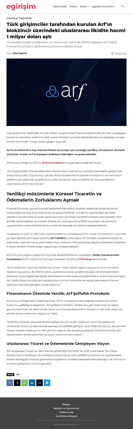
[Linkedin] (32, 383)
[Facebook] (9, 383)
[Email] (39, 383)
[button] (123, 6)
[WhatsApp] (24, 383)
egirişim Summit (102, 6)
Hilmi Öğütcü (20, 53)
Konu (83, 6)
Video (73, 6)
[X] (17, 383)
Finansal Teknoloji (19, 18)
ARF (18, 374)
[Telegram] (47, 383)
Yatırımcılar (60, 6)
